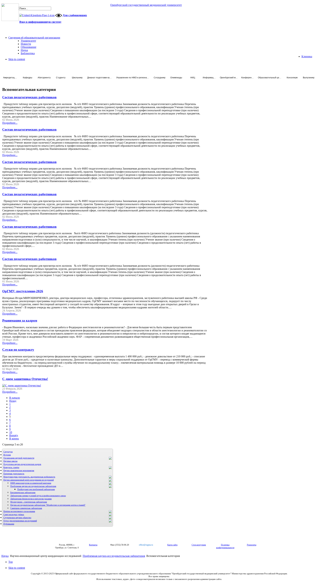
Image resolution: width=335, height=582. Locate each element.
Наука (5, 555)
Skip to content (16, 59)
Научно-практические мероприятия (18, 470)
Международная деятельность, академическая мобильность (29, 477)
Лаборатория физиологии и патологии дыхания (31, 499)
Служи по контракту (18, 349)
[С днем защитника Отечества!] (21, 385)
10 (10, 432)
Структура (8, 451)
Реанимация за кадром (19, 320)
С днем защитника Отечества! (25, 379)
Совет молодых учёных (13, 514)
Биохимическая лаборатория (22, 492)
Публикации (8, 524)
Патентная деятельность (13, 473)
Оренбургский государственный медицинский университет (146, 4)
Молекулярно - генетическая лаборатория (28, 502)
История (7, 455)
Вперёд (13, 435)
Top (10, 561)
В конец (14, 438)
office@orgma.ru (146, 545)
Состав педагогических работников (29, 97)
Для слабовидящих (75, 15)
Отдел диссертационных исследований (20, 521)
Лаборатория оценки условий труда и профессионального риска (38, 495)
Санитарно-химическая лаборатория (26, 508)
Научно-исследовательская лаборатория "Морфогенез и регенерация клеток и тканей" (47, 505)
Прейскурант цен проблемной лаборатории (36, 489)
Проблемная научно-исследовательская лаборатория (33, 486)
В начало (14, 397)
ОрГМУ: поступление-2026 (22, 291)
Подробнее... (9, 122)
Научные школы (10, 461)
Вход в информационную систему (40, 21)
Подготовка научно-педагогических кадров (22, 464)
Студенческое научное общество (17, 517)
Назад (12, 400)
